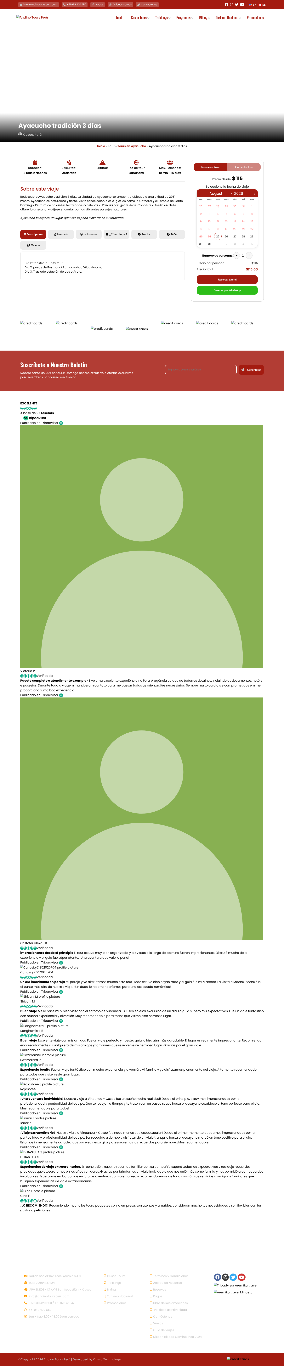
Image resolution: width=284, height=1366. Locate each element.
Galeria (35, 245)
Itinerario (62, 234)
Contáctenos (149, 4)
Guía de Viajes (163, 1330)
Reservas (159, 1289)
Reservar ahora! (227, 279)
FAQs (173, 234)
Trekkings (114, 1283)
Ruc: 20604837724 (41, 1283)
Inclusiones (90, 234)
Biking (111, 1289)
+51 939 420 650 (76, 4)
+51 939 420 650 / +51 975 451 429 (52, 1303)
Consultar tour (244, 167)
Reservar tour (210, 167)
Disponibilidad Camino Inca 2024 (177, 1337)
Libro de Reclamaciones (170, 1303)
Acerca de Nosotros (167, 1283)
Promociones (116, 1303)
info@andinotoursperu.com (40, 4)
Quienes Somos (122, 4)
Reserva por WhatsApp (227, 290)
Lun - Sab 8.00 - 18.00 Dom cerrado (53, 1316)
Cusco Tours (116, 1276)
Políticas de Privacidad (170, 1310)
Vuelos (158, 1323)
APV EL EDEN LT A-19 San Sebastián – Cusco (60, 1289)
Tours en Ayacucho (131, 146)
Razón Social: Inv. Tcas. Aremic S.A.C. (55, 1276)
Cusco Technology (107, 1359)
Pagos (99, 4)
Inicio (101, 146)
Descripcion (35, 234)
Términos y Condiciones (170, 1276)
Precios (146, 234)
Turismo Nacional (120, 1296)
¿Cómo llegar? (118, 234)
